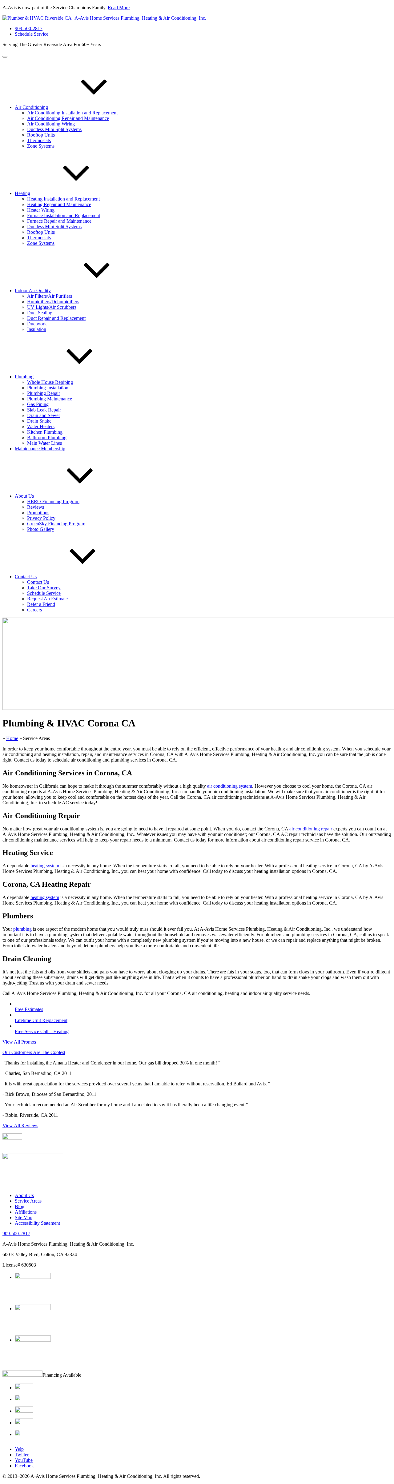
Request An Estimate (47, 598)
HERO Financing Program (53, 501)
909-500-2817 (28, 28)
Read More (119, 7)
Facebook (24, 1465)
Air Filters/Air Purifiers (49, 296)
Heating (22, 193)
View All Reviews (20, 1125)
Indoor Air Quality (33, 290)
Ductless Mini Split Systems (54, 129)
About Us (24, 496)
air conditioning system (229, 786)
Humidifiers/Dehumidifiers (53, 301)
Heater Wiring (40, 210)
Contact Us (26, 576)
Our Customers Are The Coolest (33, 1052)
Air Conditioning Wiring (51, 123)
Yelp (19, 1449)
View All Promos (19, 1041)
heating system (44, 865)
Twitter (22, 1454)
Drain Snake (39, 421)
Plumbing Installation (47, 387)
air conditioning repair (310, 828)
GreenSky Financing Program (56, 523)
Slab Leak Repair (44, 409)
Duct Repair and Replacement (56, 318)
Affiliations (26, 1212)
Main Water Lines (44, 443)
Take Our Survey (44, 587)
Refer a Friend (41, 604)
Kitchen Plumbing (44, 432)
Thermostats (39, 140)
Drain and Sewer (43, 415)
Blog (19, 1206)
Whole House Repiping (50, 382)
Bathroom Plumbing (46, 437)
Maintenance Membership (40, 448)
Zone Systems (40, 146)
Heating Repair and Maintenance (59, 204)
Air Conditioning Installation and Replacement (72, 112)
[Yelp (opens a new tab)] (33, 1157)
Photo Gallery (40, 529)
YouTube (24, 1460)
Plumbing (24, 376)
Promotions (38, 512)
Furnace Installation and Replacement (63, 215)
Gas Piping (38, 404)
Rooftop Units (41, 134)
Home (12, 738)
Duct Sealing (39, 312)
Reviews (35, 507)
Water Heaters (40, 426)
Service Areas (28, 1201)
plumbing (22, 929)
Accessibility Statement (37, 1223)
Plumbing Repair (43, 393)
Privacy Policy (41, 518)
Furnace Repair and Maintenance (59, 221)
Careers (34, 609)
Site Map (23, 1217)
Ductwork (37, 323)
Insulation (36, 329)
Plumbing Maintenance (49, 398)
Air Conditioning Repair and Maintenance (68, 118)
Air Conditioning (31, 107)
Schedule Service (31, 34)
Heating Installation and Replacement (63, 198)
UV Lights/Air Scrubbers (51, 307)
